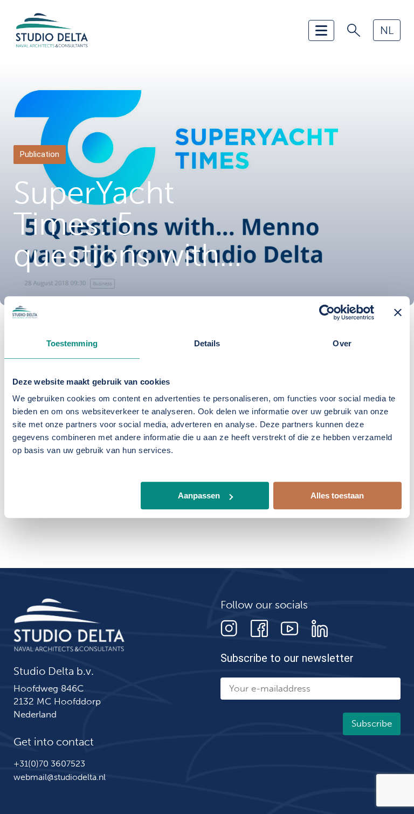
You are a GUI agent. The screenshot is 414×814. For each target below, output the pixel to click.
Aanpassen (199, 495)
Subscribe (371, 723)
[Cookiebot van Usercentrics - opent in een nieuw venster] (327, 312)
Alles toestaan (337, 495)
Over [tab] (342, 343)
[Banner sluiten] (398, 312)
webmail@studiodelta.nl (59, 777)
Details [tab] (207, 343)
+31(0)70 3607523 (49, 763)
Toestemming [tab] (72, 343)
